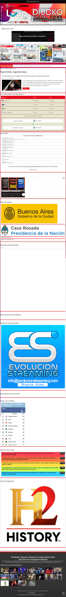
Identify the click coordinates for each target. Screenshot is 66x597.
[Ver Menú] (2, 7)
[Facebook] (27, 593)
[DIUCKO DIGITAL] (33, 14)
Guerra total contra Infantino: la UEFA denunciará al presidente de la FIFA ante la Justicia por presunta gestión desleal (28, 453)
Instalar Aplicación (33, 1)
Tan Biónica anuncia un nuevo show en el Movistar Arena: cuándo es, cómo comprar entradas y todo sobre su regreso (30, 463)
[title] (63, 594)
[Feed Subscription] (65, 71)
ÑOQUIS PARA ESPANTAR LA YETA (21, 65)
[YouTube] (32, 593)
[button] (64, 53)
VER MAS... (25, 88)
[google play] (34, 593)
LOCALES (12, 78)
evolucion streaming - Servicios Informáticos (38, 590)
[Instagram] (29, 593)
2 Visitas (62, 453)
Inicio (2, 68)
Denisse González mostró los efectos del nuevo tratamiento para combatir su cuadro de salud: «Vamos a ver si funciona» (29, 473)
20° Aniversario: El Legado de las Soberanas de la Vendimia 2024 (25, 76)
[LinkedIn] (31, 593)
